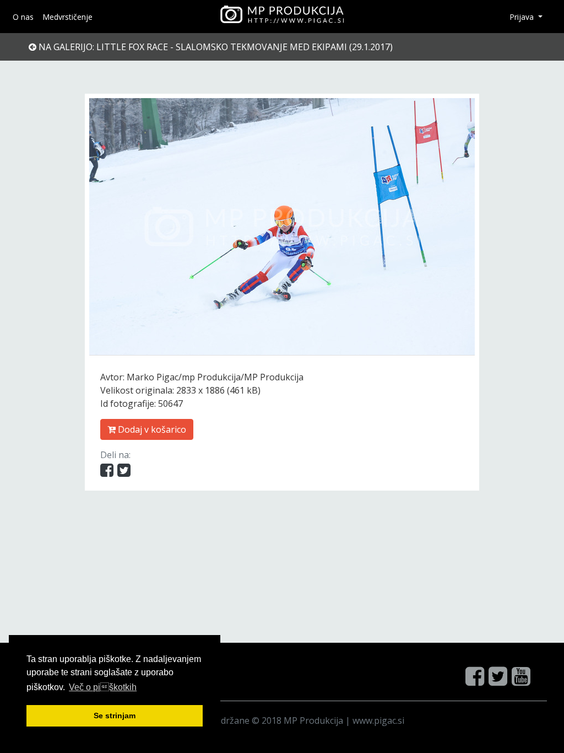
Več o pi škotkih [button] (103, 687)
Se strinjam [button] (114, 715)
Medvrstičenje (67, 17)
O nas (23, 17)
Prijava (522, 17)
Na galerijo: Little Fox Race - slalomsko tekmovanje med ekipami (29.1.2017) (214, 47)
